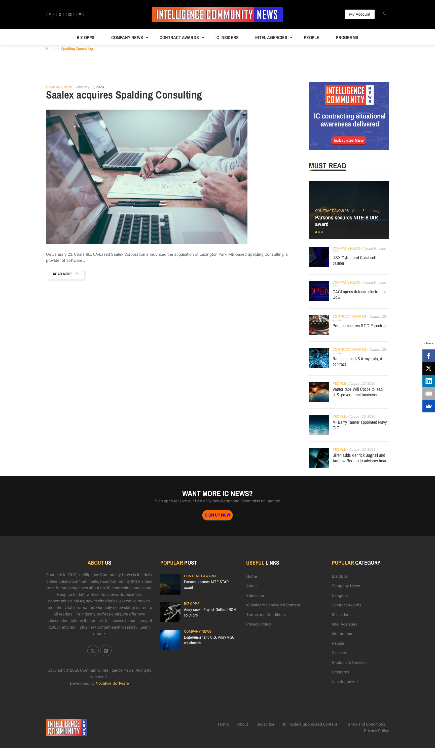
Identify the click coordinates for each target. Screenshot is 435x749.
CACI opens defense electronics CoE (359, 294)
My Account (359, 14)
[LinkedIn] (428, 381)
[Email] (428, 393)
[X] (428, 368)
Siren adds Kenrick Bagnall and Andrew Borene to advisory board (360, 458)
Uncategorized (345, 682)
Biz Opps (86, 37)
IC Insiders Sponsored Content (273, 605)
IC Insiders (227, 37)
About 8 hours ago (367, 210)
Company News (127, 37)
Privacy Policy (258, 624)
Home (50, 48)
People (311, 37)
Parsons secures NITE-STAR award (346, 221)
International (343, 634)
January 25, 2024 (90, 87)
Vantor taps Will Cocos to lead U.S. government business (358, 392)
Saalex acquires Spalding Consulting (124, 95)
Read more (63, 274)
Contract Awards (179, 37)
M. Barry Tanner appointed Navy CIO (360, 425)
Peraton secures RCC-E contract (360, 325)
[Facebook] (428, 355)
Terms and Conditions (266, 615)
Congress (340, 596)
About (251, 586)
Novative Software (112, 683)
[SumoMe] (428, 406)
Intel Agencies (271, 37)
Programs (347, 37)
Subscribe (255, 596)
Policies (339, 653)
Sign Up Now (217, 515)
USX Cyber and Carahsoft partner (354, 260)
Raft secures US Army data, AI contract (358, 361)
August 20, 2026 (362, 383)
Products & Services (350, 663)
